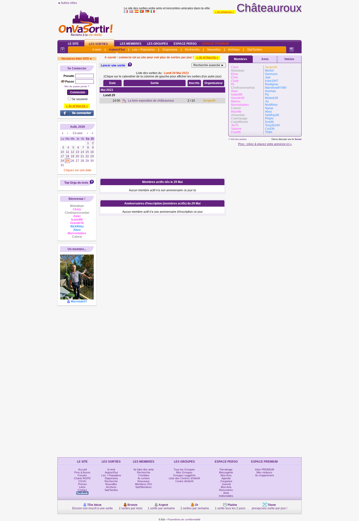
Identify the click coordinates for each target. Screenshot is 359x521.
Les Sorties (98, 44)
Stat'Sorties (254, 49)
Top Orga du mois (76, 182)
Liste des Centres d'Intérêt (184, 478)
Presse (82, 484)
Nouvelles (214, 49)
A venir (96, 49)
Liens (82, 487)
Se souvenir (80, 99)
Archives (234, 49)
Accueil (82, 469)
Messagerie (226, 472)
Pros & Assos (82, 472)
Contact (82, 490)
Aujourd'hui (117, 49)
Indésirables (226, 495)
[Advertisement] (213, 25)
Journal (226, 484)
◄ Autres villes (67, 3)
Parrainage (226, 469)
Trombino (143, 475)
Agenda (226, 478)
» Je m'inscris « (224, 12)
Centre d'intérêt (184, 481)
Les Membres (130, 43)
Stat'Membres (143, 487)
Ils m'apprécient (264, 475)
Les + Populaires (143, 49)
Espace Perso (185, 43)
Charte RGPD (82, 478)
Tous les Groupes (184, 469)
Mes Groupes (184, 472)
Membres (240, 59)
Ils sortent (143, 478)
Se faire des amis (143, 469)
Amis (265, 59)
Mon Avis (226, 487)
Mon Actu (226, 475)
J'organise (226, 481)
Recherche (192, 49)
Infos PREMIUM (264, 469)
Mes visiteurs (264, 472)
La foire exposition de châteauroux (151, 100)
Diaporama (169, 49)
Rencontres (226, 490)
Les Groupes (157, 43)
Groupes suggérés (184, 475)
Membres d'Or (143, 484)
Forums (82, 475)
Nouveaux (143, 481)
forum (298, 139)
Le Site (73, 43)
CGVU (82, 481)
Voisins (289, 59)
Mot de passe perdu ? (76, 86)
